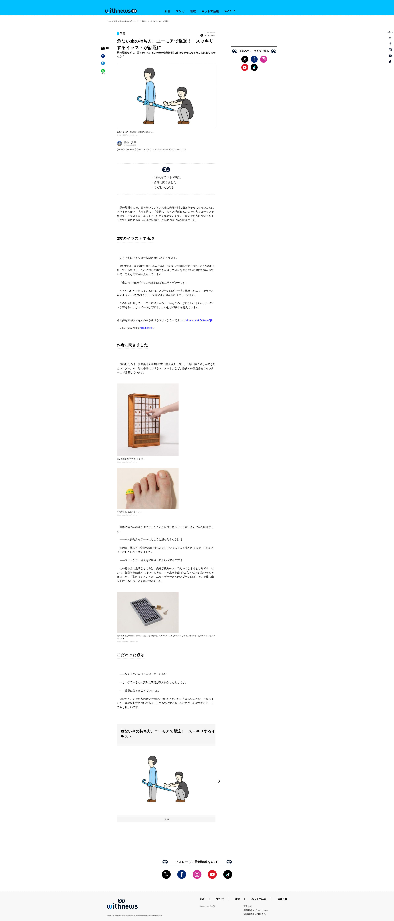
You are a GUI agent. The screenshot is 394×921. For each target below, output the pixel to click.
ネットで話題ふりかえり (160, 149)
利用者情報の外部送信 (254, 914)
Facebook (131, 149)
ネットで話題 (210, 11)
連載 (193, 11)
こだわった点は (163, 187)
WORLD (230, 11)
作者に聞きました (165, 182)
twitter (120, 149)
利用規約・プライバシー (255, 910)
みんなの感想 (209, 35)
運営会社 (248, 906)
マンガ (180, 11)
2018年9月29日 (147, 328)
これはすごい (179, 149)
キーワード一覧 (208, 906)
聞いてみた (143, 149)
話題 (115, 21)
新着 (167, 11)
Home (109, 21)
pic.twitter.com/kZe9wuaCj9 (196, 320)
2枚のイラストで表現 (167, 177)
